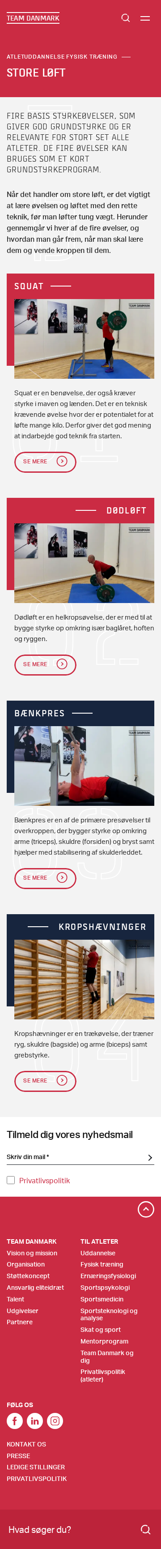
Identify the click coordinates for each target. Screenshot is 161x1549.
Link (35, 1421)
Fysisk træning (101, 1264)
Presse (18, 1455)
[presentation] (84, 339)
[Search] (146, 1529)
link (15, 1421)
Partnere (20, 1322)
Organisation (26, 1264)
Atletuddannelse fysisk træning (62, 56)
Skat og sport (100, 1329)
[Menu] (145, 18)
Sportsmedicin (101, 1299)
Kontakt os (26, 1444)
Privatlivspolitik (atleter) (102, 1375)
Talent (15, 1299)
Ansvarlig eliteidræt (35, 1287)
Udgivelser (22, 1310)
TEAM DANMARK (33, 17)
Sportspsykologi (105, 1287)
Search (126, 18)
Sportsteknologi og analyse (109, 1314)
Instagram (55, 1421)
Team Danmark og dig (107, 1356)
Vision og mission (32, 1253)
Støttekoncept (28, 1275)
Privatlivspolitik (44, 1180)
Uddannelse (97, 1253)
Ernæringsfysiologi (108, 1275)
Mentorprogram (104, 1341)
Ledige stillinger (36, 1467)
